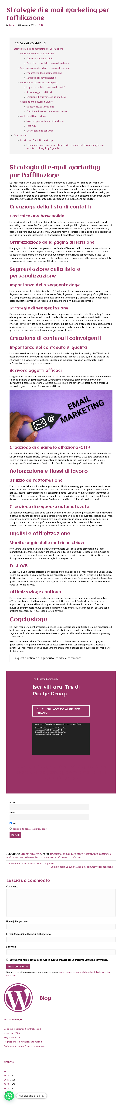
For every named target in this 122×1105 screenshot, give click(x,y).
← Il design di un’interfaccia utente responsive (30, 863)
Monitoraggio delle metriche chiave (45, 121)
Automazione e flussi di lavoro (36, 101)
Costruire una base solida (40, 58)
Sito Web (11, 947)
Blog (45, 998)
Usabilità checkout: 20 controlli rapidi (22, 1029)
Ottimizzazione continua (40, 130)
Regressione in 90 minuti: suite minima (23, 1042)
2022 (6, 1088)
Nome (12, 802)
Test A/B (31, 126)
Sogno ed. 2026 (12, 1037)
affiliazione (55, 853)
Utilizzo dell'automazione (40, 106)
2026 (6, 1071)
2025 (6, 1075)
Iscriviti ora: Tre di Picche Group (36, 140)
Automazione (91, 853)
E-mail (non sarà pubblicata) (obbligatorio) (28, 934)
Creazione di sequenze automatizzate (47, 111)
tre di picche (75, 857)
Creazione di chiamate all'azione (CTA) (46, 97)
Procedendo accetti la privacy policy (30, 829)
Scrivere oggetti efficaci (39, 92)
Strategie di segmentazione (41, 77)
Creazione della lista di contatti (37, 53)
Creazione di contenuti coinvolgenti (39, 82)
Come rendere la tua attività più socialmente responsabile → (83, 867)
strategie (62, 857)
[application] (61, 739)
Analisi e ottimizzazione (33, 116)
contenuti (104, 853)
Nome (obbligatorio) (16, 921)
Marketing (35, 853)
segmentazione (48, 857)
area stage (77, 853)
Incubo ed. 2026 (12, 1033)
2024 (6, 1080)
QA (14, 823)
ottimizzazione (31, 857)
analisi (66, 853)
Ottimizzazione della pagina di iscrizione (48, 63)
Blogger (24, 853)
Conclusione (20, 135)
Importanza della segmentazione (44, 73)
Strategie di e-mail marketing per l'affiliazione (38, 49)
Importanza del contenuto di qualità (46, 87)
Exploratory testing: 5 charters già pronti (24, 1046)
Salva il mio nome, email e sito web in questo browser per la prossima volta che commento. (59, 960)
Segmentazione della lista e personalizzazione (45, 68)
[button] (9, 1096)
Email (12, 812)
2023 (6, 1084)
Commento (12, 886)
